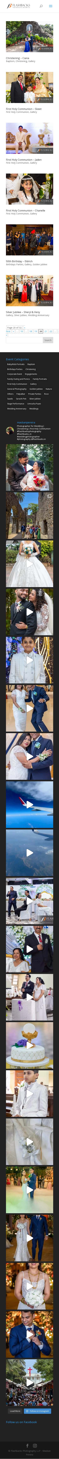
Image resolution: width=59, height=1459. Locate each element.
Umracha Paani (34, 403)
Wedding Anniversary (38, 315)
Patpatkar (21, 394)
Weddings (33, 408)
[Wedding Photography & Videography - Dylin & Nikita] (29, 1190)
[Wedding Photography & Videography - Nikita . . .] (29, 1286)
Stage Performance (15, 403)
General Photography (16, 389)
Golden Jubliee (40, 264)
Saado (10, 398)
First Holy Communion (17, 111)
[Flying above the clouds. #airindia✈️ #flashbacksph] (29, 804)
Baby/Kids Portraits (15, 364)
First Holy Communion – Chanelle (25, 210)
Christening (21, 61)
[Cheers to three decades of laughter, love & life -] (29, 708)
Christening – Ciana (17, 58)
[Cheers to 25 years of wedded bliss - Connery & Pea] (29, 901)
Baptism (10, 61)
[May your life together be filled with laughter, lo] (29, 467)
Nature (49, 389)
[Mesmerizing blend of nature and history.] (29, 515)
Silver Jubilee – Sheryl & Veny (23, 312)
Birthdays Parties (14, 264)
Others (10, 394)
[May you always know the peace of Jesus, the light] (29, 660)
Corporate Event (14, 374)
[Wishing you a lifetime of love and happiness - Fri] (29, 564)
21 (46, 331)
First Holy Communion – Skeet (24, 109)
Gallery (31, 61)
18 (30, 331)
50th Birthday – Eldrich (19, 261)
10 (21, 331)
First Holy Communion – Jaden (24, 159)
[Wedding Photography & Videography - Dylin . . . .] (29, 1334)
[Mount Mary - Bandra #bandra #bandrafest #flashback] (29, 1382)
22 (51, 331)
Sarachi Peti (21, 398)
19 (35, 331)
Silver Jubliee (20, 315)
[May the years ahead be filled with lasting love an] (29, 612)
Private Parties (34, 394)
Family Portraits (40, 379)
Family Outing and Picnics (18, 379)
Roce (46, 394)
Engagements (31, 374)
